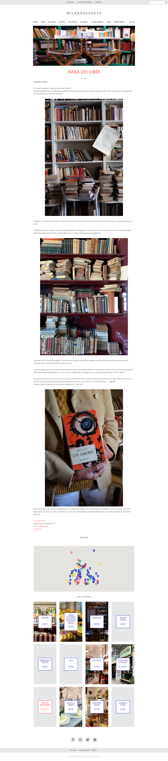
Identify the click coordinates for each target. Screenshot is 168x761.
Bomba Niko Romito (45, 661)
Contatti (98, 2)
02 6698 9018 (42, 526)
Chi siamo (70, 2)
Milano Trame (123, 619)
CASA (43, 22)
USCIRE (62, 22)
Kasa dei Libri (39, 521)
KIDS (109, 22)
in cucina (123, 666)
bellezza (45, 709)
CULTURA (83, 22)
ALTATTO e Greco (71, 704)
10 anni (132, 22)
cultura (84, 78)
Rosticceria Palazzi (123, 661)
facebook (37, 529)
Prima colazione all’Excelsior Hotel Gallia (71, 619)
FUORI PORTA (119, 22)
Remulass (96, 618)
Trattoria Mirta (96, 704)
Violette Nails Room (45, 704)
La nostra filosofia (84, 2)
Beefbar (97, 660)
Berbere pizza (123, 704)
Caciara (44, 618)
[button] (84, 567)
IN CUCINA (72, 22)
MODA (35, 22)
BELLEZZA (52, 22)
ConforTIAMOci (97, 22)
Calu (71, 660)
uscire (45, 624)
